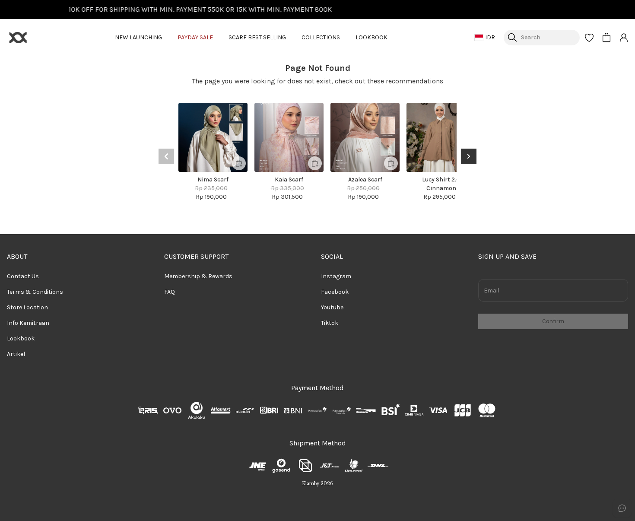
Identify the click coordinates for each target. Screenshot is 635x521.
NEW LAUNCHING (138, 37)
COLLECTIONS (321, 37)
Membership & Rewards (198, 276)
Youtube (332, 307)
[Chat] (622, 508)
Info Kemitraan (28, 323)
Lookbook (21, 338)
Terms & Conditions (35, 291)
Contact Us (23, 276)
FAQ (169, 291)
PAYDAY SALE (195, 37)
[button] (589, 37)
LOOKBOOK (371, 37)
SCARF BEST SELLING (257, 37)
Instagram (336, 276)
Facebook (335, 291)
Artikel (16, 354)
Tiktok (329, 323)
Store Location (27, 307)
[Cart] (606, 37)
